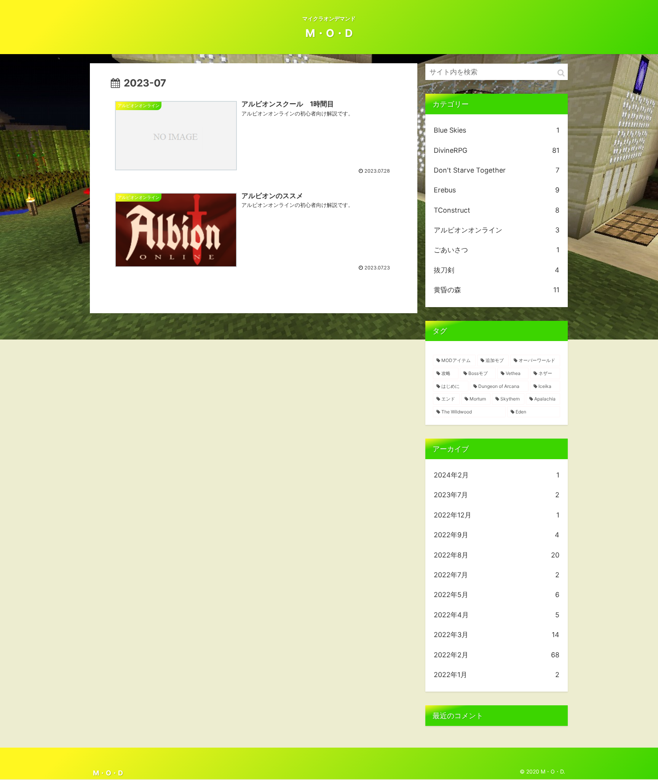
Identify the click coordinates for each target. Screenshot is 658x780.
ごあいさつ (496, 250)
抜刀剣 (496, 270)
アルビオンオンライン (496, 230)
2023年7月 (496, 495)
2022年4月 (496, 615)
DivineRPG (496, 150)
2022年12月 (496, 515)
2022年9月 (496, 535)
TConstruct (496, 210)
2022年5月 (496, 595)
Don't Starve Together (496, 170)
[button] (561, 73)
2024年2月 (496, 475)
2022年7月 (496, 575)
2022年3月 (496, 635)
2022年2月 (496, 655)
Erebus (496, 190)
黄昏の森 (496, 290)
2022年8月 (496, 555)
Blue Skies (496, 130)
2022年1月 (496, 675)
